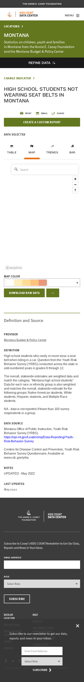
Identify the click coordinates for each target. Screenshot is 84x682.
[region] (42, 217)
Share (60, 113)
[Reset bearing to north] (75, 190)
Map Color (12, 276)
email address (12, 557)
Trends (52, 152)
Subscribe (17, 599)
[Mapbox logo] (13, 268)
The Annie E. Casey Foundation (42, 4)
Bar (72, 152)
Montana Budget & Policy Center (25, 340)
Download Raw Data (24, 293)
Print (28, 113)
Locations (12, 26)
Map (32, 152)
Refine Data (39, 63)
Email (44, 113)
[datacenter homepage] (29, 14)
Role (7, 576)
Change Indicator (17, 78)
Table (11, 152)
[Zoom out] (75, 184)
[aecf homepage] (9, 14)
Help (35, 614)
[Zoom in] (75, 179)
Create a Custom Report (42, 122)
